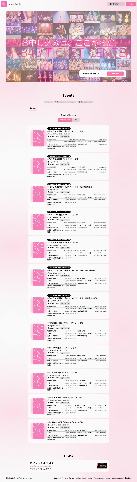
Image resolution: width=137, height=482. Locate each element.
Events (18, 4)
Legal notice (87, 478)
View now (115, 73)
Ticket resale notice (102, 478)
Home (11, 4)
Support (57, 478)
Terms (65, 478)
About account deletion (121, 478)
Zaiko (9, 478)
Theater (32, 108)
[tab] (32, 108)
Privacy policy (75, 478)
